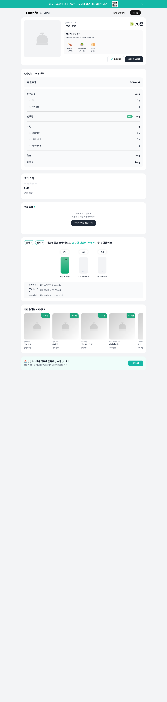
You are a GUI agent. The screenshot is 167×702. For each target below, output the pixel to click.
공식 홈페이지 (119, 12)
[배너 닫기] (142, 4)
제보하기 (136, 363)
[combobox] (29, 242)
